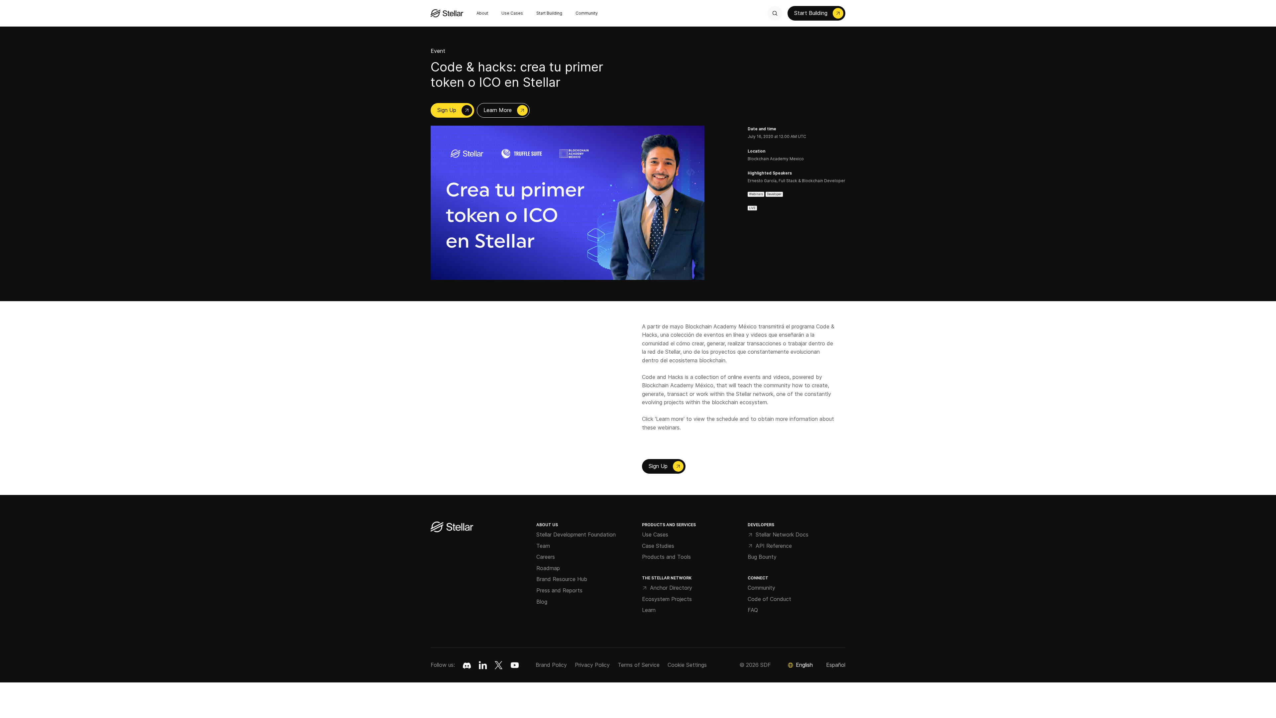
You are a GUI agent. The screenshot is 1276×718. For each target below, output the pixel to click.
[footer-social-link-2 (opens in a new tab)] (499, 665)
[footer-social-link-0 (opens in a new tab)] (467, 665)
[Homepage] (452, 527)
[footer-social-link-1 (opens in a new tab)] (483, 665)
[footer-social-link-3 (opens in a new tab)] (515, 665)
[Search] (775, 13)
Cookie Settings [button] (687, 664)
